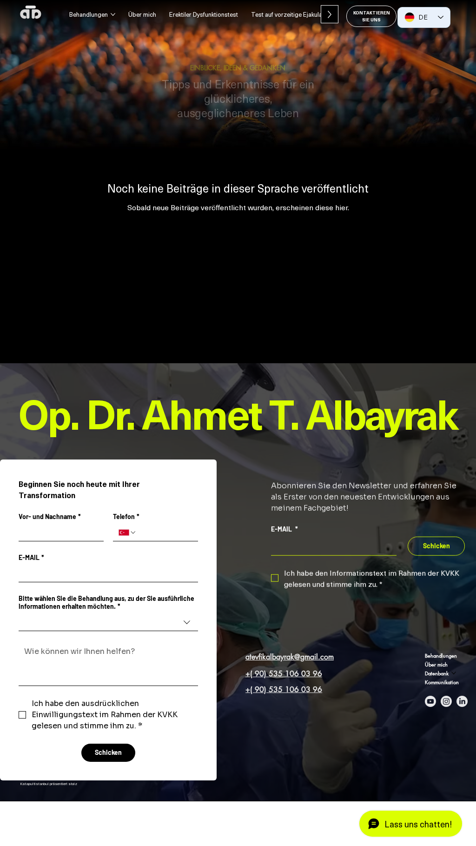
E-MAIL (31, 557)
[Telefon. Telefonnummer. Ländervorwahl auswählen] (127, 532)
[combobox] (108, 622)
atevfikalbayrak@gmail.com (289, 657)
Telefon (126, 516)
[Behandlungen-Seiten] (113, 14)
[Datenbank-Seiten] (453, 673)
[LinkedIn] (462, 701)
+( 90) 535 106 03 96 (283, 674)
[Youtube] (430, 701)
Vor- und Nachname (50, 516)
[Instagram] (446, 701)
